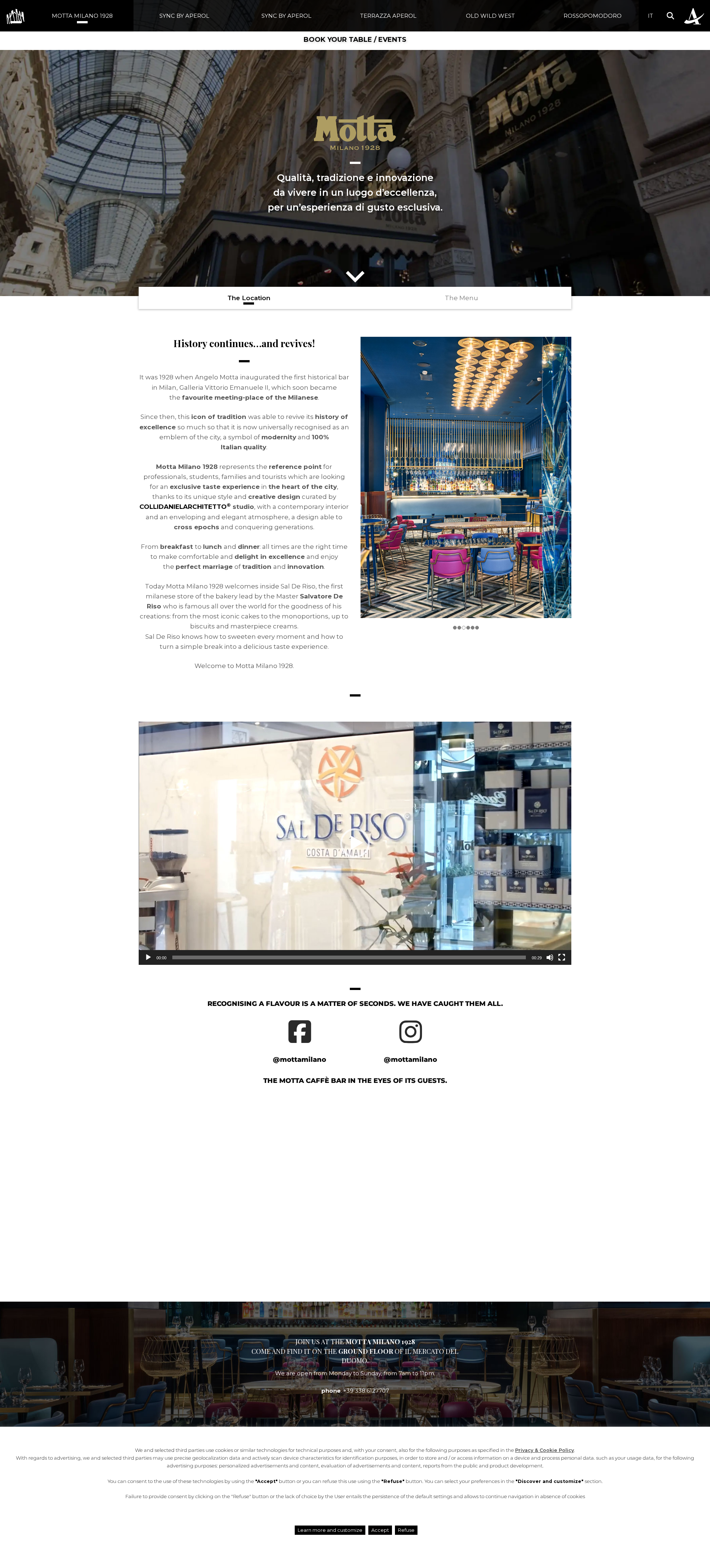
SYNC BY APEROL (184, 15)
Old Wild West (490, 15)
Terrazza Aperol (388, 15)
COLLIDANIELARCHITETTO (185, 506)
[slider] (349, 957)
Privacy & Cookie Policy (544, 1450)
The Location (248, 298)
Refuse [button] (406, 1530)
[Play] (148, 957)
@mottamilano (299, 1060)
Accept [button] (380, 1530)
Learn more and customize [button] (330, 1530)
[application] (355, 843)
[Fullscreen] (561, 957)
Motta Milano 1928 (82, 15)
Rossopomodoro (593, 15)
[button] (670, 15)
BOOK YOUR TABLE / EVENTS (355, 40)
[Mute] (550, 957)
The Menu (461, 298)
